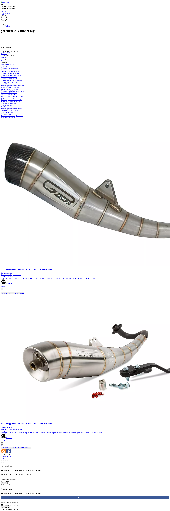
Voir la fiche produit (18, 293)
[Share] (3, 460)
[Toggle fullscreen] (5, 460)
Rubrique (4, 54)
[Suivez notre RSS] (3, 453)
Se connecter (13, 485)
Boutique (3, 61)
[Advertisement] (85, 39)
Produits (7, 26)
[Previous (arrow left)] (1, 462)
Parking (3, 11)
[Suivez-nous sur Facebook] (8, 453)
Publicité (3, 458)
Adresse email (5, 479)
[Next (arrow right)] (3, 462)
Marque (3, 57)
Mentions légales (6, 456)
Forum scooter (5, 13)
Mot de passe (5, 481)
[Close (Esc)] (1, 460)
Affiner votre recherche (8, 52)
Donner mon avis (6, 293)
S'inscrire (16, 509)
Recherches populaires (8, 64)
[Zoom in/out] (7, 460)
